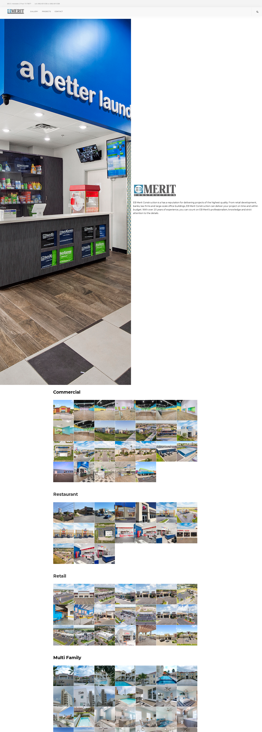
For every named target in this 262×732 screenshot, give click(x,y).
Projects (46, 11)
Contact (59, 11)
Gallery (34, 11)
